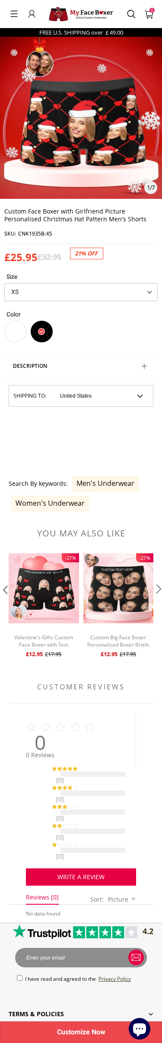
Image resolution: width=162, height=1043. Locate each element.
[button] (14, 14)
